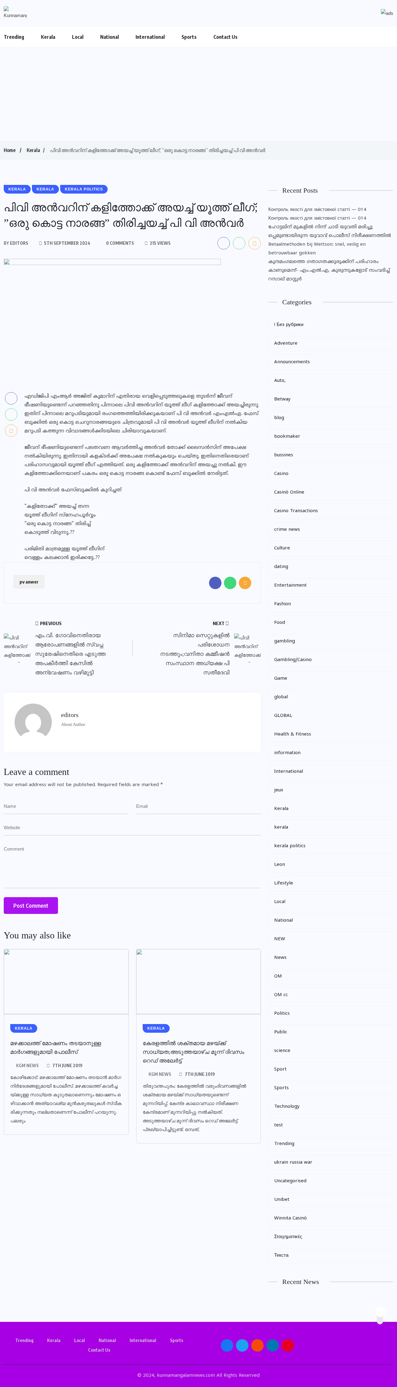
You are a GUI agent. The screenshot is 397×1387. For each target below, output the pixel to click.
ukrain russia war (293, 1163)
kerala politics (290, 846)
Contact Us (225, 37)
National (109, 37)
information (287, 753)
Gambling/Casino (293, 660)
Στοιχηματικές (288, 1237)
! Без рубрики (288, 325)
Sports (189, 37)
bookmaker (287, 437)
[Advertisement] (198, 94)
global (281, 697)
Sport (280, 1069)
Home (10, 150)
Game (280, 679)
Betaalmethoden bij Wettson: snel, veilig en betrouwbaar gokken (317, 249)
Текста (281, 1256)
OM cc (281, 995)
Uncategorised (290, 1181)
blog (279, 418)
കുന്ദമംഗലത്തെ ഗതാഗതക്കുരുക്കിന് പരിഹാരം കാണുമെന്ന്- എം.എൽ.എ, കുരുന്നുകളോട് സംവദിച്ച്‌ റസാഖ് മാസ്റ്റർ (329, 270)
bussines (283, 455)
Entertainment (290, 585)
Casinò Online (289, 492)
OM (278, 976)
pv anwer (29, 581)
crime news (287, 530)
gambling (284, 641)
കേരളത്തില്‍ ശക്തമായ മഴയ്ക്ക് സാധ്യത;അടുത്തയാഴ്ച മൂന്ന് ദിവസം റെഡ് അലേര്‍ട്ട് (193, 1052)
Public (280, 1032)
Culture (282, 548)
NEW (279, 939)
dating (281, 567)
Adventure (285, 344)
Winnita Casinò (290, 1218)
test (278, 1125)
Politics (282, 1014)
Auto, (280, 381)
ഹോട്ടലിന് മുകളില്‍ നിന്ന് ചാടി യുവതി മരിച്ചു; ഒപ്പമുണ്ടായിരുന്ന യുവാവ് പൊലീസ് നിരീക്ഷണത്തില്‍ (329, 231)
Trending (14, 37)
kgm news (27, 1065)
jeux (278, 790)
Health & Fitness (292, 734)
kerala (281, 827)
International (150, 37)
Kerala (48, 37)
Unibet (281, 1200)
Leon (279, 865)
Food (279, 623)
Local (77, 37)
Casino (281, 474)
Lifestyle (283, 883)
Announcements (292, 362)
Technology (287, 1107)
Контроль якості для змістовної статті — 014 (317, 210)
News (280, 958)
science (282, 1051)
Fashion (282, 604)
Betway (282, 399)
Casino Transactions (296, 511)
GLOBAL (283, 716)
